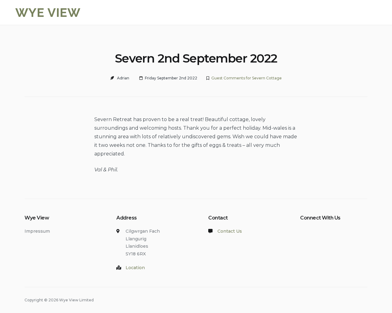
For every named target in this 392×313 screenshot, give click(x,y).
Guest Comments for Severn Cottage (246, 78)
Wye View (48, 12)
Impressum (37, 231)
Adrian (123, 78)
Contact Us (229, 231)
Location (135, 267)
